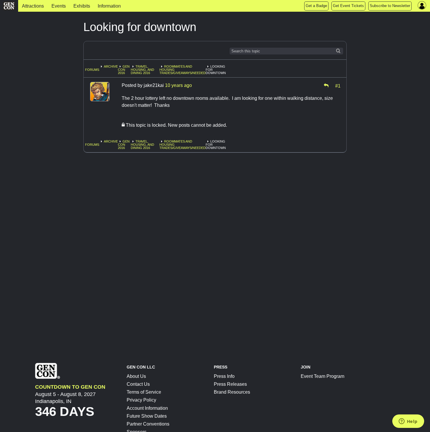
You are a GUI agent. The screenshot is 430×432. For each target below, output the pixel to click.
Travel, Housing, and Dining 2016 (142, 70)
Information (109, 6)
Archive (111, 66)
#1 (337, 85)
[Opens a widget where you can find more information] (408, 421)
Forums (92, 69)
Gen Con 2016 (124, 70)
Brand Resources (232, 392)
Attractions (33, 6)
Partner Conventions (148, 423)
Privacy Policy (141, 399)
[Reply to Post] (326, 85)
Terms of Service (144, 392)
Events (58, 6)
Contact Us (138, 384)
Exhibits (81, 6)
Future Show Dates (147, 416)
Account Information (147, 408)
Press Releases (230, 384)
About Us (136, 376)
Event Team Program (322, 376)
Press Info (224, 376)
